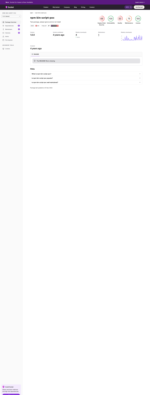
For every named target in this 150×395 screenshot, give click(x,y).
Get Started (139, 7)
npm (31, 13)
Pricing (83, 7)
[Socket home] (10, 7)
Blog (75, 7)
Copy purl (44, 25)
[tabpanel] (86, 60)
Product (46, 7)
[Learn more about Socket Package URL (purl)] (48, 25)
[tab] (35, 54)
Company (67, 7)
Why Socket (56, 7)
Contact (92, 7)
